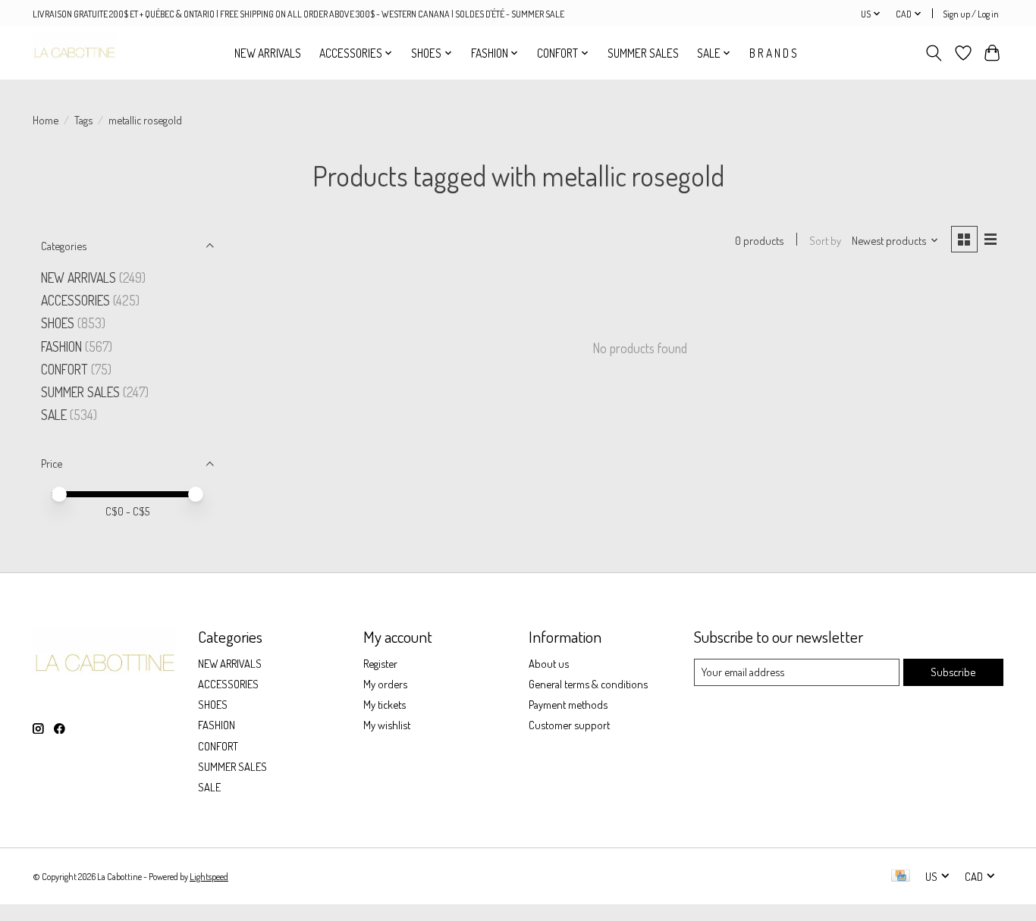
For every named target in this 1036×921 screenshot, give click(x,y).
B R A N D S (773, 53)
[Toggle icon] (934, 53)
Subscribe (953, 671)
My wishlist (386, 724)
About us (549, 663)
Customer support (569, 724)
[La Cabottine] (74, 53)
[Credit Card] (900, 876)
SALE (54, 414)
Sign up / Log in (971, 14)
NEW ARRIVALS (267, 53)
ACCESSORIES (75, 300)
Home (45, 120)
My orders (385, 684)
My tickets (384, 704)
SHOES (57, 323)
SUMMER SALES (643, 53)
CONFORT (64, 369)
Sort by (825, 240)
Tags (83, 120)
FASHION (61, 346)
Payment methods (568, 704)
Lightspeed (209, 876)
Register (380, 663)
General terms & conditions (588, 684)
